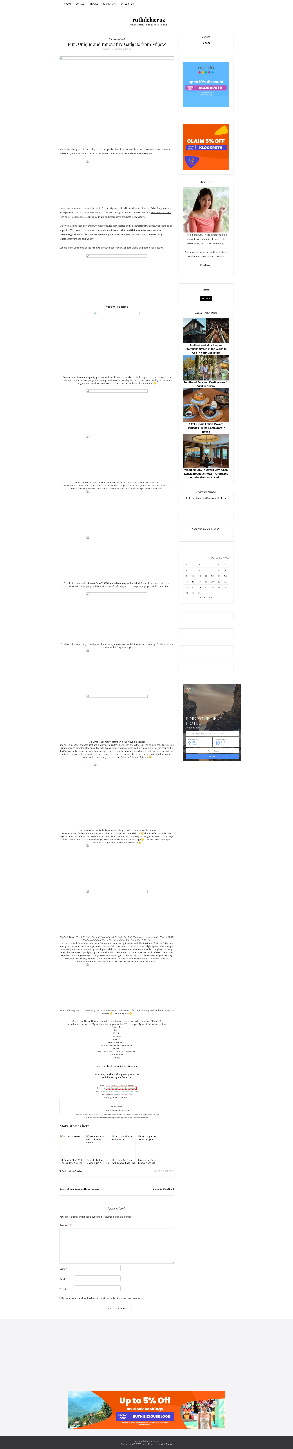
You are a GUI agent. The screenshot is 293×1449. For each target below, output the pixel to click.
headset (111, 482)
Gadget (65, 1171)
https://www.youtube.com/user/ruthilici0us (121, 1091)
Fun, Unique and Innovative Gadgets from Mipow (117, 44)
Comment (65, 1225)
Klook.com (190, 498)
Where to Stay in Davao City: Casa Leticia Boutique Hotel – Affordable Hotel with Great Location (206, 473)
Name (63, 1268)
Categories (127, 4)
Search (206, 289)
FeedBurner (123, 1110)
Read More (206, 265)
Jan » (209, 597)
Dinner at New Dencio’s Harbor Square (79, 1189)
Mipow (72, 1171)
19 (212, 581)
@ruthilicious (143, 1117)
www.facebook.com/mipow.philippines (117, 1065)
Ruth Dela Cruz (124, 49)
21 (225, 581)
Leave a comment (164, 1171)
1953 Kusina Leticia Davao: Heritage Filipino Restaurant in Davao (206, 428)
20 (219, 581)
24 (199, 587)
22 (186, 587)
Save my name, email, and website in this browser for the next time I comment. (102, 1298)
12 (212, 576)
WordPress (166, 1444)
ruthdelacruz (148, 19)
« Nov (202, 597)
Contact (80, 4)
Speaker (78, 1171)
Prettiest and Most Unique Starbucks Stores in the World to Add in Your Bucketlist (205, 349)
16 (193, 581)
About (67, 4)
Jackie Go (159, 1010)
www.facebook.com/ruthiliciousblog (121, 1088)
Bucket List (109, 4)
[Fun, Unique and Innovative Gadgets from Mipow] (117, 99)
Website (64, 1289)
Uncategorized (117, 38)
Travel (94, 4)
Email (63, 1279)
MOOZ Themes (140, 1444)
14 (225, 576)
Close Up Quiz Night (163, 1189)
